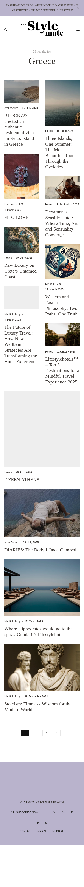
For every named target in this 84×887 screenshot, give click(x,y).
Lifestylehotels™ (14, 204)
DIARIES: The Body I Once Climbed (40, 549)
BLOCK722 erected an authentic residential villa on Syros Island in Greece (19, 130)
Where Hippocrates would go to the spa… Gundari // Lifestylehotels (38, 631)
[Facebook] (46, 812)
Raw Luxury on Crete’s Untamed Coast (20, 270)
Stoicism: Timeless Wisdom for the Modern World (38, 706)
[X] (54, 812)
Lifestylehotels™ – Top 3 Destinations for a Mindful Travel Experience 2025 (62, 370)
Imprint (42, 831)
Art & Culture (11, 542)
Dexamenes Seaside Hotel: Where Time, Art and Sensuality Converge (61, 223)
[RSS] (46, 822)
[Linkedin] (38, 822)
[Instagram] (63, 812)
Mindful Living (12, 314)
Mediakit (58, 831)
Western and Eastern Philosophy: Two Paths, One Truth (61, 305)
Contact (26, 831)
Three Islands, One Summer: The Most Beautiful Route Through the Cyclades (60, 152)
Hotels (8, 257)
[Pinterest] (72, 812)
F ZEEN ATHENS (21, 479)
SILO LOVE (16, 217)
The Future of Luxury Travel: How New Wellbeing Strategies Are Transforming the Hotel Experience (20, 344)
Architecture (11, 108)
